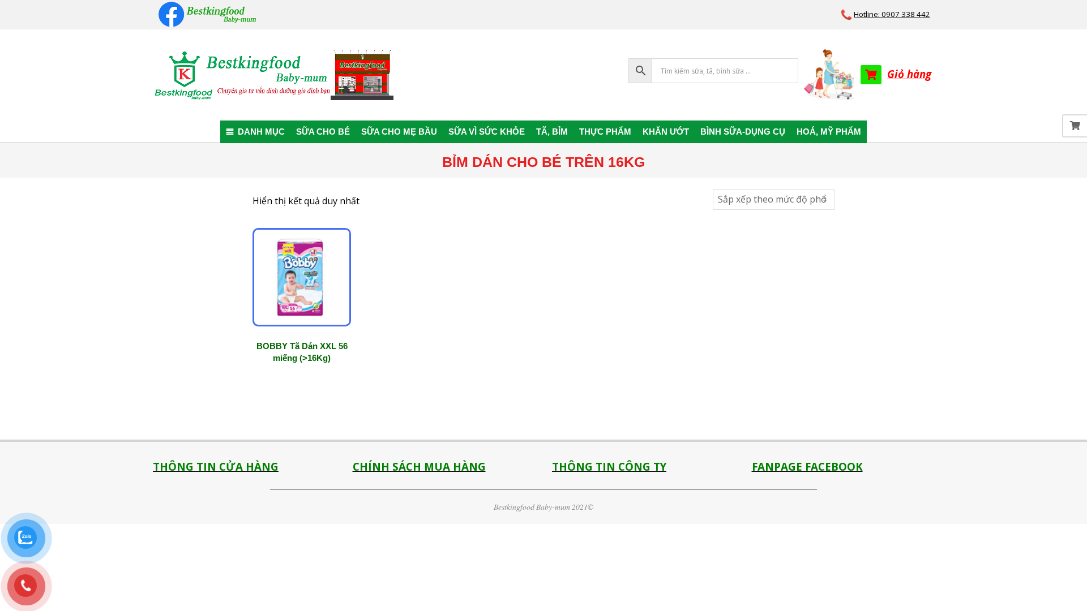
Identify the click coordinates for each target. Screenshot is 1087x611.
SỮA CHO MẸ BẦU (399, 131)
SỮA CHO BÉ (323, 131)
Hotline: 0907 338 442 (892, 14)
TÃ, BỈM (552, 131)
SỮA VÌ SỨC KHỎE (486, 131)
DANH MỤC (261, 131)
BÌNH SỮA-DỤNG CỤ (742, 131)
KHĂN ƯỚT (666, 131)
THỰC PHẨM (605, 131)
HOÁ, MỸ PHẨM (829, 131)
